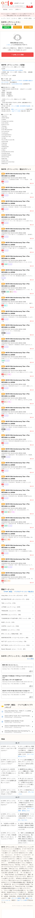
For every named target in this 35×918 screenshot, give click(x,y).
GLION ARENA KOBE (16, 84)
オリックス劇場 (16, 898)
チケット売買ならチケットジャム (6, 3)
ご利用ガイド (18, 9)
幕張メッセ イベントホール (18, 109)
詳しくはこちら (22, 820)
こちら (8, 44)
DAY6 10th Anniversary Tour (13, 70)
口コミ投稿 (28, 27)
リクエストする (17, 27)
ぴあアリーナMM (16, 111)
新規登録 (5, 9)
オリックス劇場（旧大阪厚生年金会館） (21, 106)
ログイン (11, 9)
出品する (6, 27)
